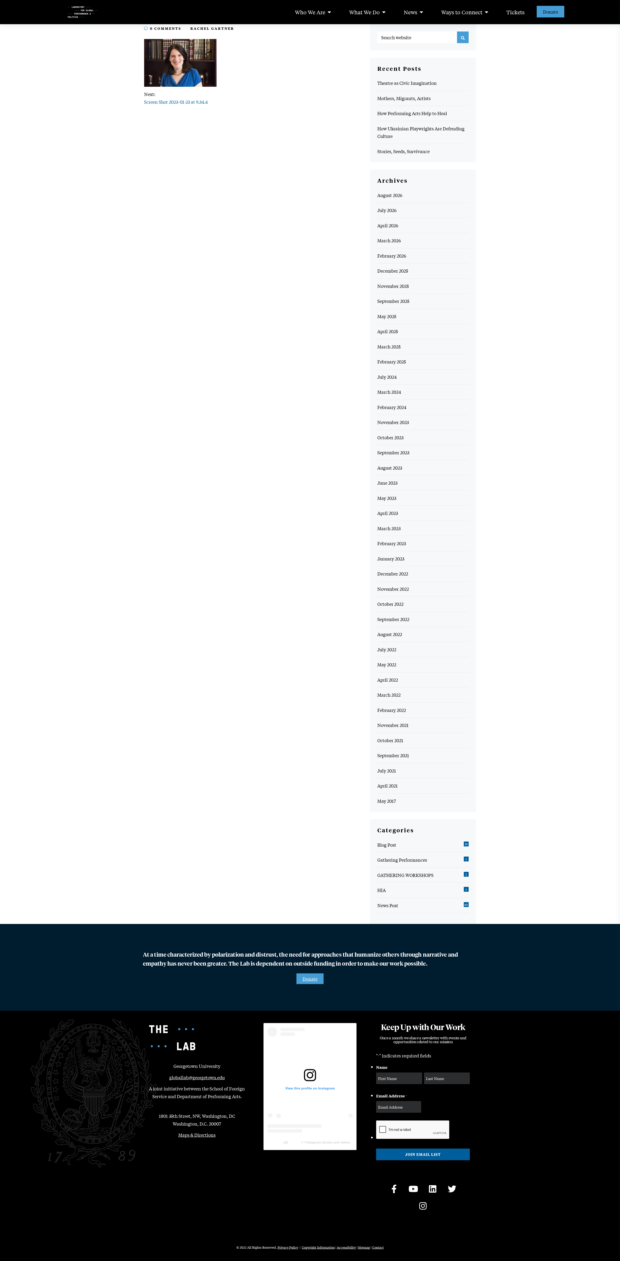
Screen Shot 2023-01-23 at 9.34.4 (176, 102)
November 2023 (393, 422)
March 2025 (389, 346)
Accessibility (346, 1247)
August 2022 (389, 634)
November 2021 (393, 725)
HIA (381, 890)
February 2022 (391, 710)
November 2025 (393, 286)
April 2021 (387, 785)
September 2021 (393, 755)
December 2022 (392, 573)
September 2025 (393, 301)
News (410, 12)
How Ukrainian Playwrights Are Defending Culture (421, 132)
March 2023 (389, 528)
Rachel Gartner (212, 28)
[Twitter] (452, 1189)
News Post (387, 905)
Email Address (391, 1095)
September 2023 (393, 452)
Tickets (515, 12)
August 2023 (389, 468)
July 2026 (386, 210)
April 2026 (387, 225)
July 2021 (386, 770)
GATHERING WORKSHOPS (405, 875)
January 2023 (390, 558)
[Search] (463, 37)
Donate (550, 11)
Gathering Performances (402, 860)
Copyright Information (318, 1247)
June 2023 (387, 483)
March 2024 (389, 392)
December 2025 (392, 271)
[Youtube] (413, 1189)
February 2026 (391, 255)
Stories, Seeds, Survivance (403, 151)
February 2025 (391, 361)
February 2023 (391, 543)
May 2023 (386, 498)
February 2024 (391, 407)
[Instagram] (423, 1206)
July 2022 (386, 649)
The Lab (276, 1142)
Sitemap (364, 1247)
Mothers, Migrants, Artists (404, 98)
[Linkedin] (432, 1189)
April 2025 (387, 331)
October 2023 (390, 437)
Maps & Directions (197, 1135)
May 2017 (386, 801)
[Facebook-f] (394, 1189)
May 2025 (386, 316)
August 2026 (389, 195)
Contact (378, 1247)
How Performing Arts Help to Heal (412, 113)
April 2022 (387, 680)
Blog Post (386, 845)
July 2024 (387, 377)
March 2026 (389, 240)
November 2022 (393, 589)
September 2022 (393, 619)
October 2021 (390, 740)
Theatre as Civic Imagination (407, 83)
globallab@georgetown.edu (197, 1077)
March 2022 (389, 695)
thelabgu (294, 1142)
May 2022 (386, 664)
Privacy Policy (288, 1247)
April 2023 (387, 513)
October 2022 (390, 604)
